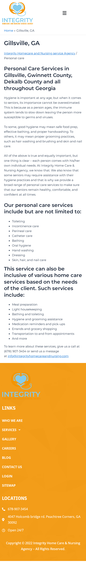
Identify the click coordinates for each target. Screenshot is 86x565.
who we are (12, 420)
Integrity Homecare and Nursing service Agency (39, 53)
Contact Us (12, 467)
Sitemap (9, 485)
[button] (64, 13)
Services (9, 430)
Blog (6, 457)
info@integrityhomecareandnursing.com (38, 356)
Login (7, 476)
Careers (9, 448)
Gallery (9, 439)
